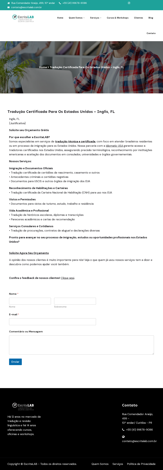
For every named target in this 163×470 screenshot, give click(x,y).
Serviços (94, 17)
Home (60, 17)
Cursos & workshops (117, 17)
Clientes (138, 17)
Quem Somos (100, 464)
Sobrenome (60, 306)
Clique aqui (67, 278)
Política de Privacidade (141, 464)
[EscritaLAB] (24, 18)
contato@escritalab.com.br (26, 7)
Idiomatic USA (114, 146)
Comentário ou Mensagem (26, 331)
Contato (151, 33)
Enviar (15, 362)
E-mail (14, 314)
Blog (151, 17)
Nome (12, 306)
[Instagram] (129, 3)
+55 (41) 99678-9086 (75, 3)
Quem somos (75, 17)
